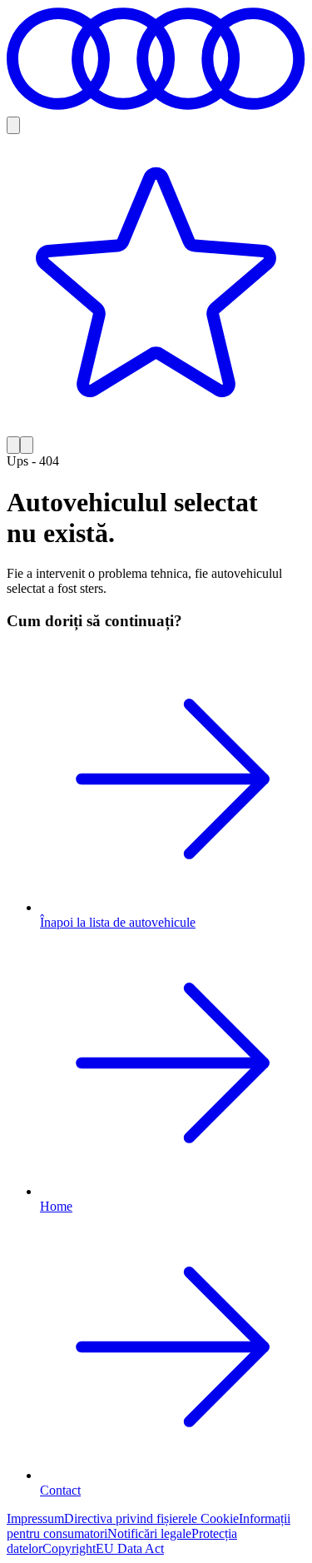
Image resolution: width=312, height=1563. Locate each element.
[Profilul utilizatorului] (13, 445)
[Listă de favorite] (156, 285)
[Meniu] (26, 445)
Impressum (35, 1518)
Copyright (69, 1548)
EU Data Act (130, 1548)
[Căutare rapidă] (13, 125)
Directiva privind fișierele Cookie (151, 1518)
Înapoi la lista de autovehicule (118, 922)
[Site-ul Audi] (156, 109)
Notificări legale (149, 1533)
